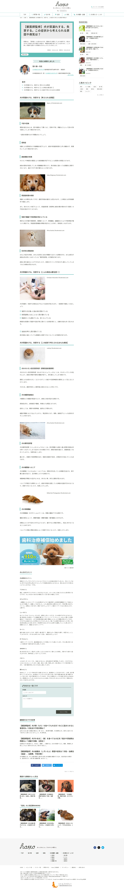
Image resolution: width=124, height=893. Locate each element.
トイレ (65, 857)
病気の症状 (24, 54)
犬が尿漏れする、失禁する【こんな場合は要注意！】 (39, 87)
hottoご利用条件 (55, 867)
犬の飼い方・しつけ (96, 14)
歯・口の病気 (88, 65)
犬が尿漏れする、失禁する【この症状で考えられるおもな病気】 (42, 90)
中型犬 (52, 857)
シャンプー (87, 91)
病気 (68, 14)
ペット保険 (87, 86)
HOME (21, 867)
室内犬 (92, 89)
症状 (58, 14)
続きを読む (70, 75)
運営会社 (74, 867)
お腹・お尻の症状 (92, 43)
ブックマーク (59, 765)
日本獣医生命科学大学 (38, 69)
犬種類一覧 (53, 860)
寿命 (81, 86)
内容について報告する (69, 771)
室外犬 (65, 860)
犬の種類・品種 (80, 14)
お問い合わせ (82, 867)
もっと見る (100, 94)
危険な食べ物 (94, 33)
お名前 (24, 689)
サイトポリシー (65, 867)
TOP (25, 14)
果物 (87, 33)
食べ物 (48, 14)
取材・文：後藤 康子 (69, 567)
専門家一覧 (36, 14)
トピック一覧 (29, 867)
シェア (37, 765)
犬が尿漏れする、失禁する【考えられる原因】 (37, 85)
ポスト (48, 765)
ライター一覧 (38, 867)
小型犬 (94, 86)
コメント (24, 696)
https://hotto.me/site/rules (54, 876)
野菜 (81, 91)
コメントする (63, 712)
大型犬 (81, 89)
